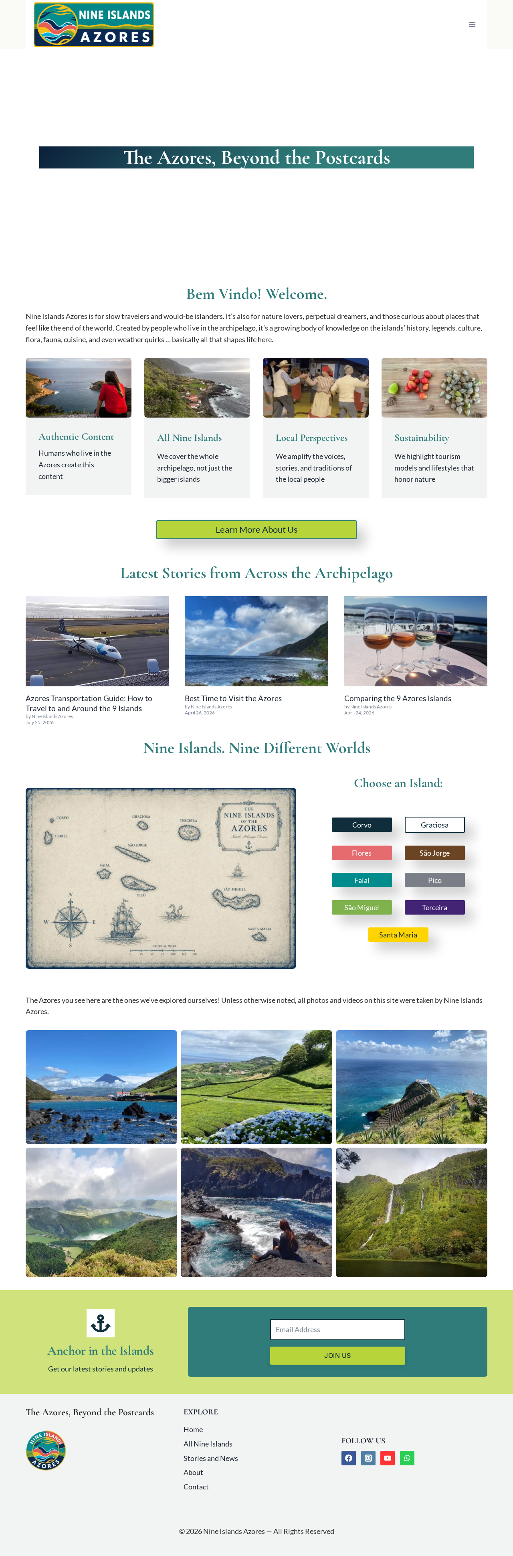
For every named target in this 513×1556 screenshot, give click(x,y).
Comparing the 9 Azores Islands (397, 698)
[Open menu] (472, 24)
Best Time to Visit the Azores (233, 698)
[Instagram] (368, 1458)
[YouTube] (387, 1458)
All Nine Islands (208, 1443)
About (193, 1472)
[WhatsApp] (407, 1458)
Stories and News (211, 1458)
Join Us (337, 1355)
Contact (196, 1486)
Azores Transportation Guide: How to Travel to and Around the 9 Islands (89, 703)
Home (193, 1429)
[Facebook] (348, 1458)
